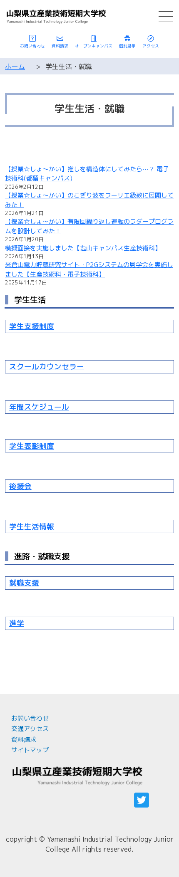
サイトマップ (30, 750)
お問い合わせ (30, 718)
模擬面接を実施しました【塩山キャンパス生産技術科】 (83, 248)
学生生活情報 (31, 526)
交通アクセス (30, 728)
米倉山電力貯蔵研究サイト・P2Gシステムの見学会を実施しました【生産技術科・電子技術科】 (89, 269)
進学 (16, 623)
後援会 (20, 486)
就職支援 (24, 583)
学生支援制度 (31, 326)
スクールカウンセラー (46, 366)
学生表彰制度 (31, 446)
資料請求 (23, 739)
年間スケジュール (39, 407)
